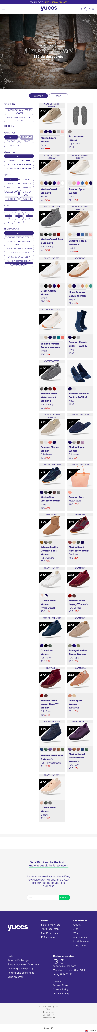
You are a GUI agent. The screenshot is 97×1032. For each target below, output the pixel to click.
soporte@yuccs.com (64, 965)
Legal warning (61, 993)
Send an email (15, 976)
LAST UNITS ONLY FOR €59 (56, 2)
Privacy (57, 981)
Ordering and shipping (20, 968)
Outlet (76, 924)
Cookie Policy (60, 989)
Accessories (80, 937)
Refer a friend (48, 937)
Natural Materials (50, 924)
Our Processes (49, 932)
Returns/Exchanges (18, 960)
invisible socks (81, 941)
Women (77, 932)
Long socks (79, 945)
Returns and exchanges (21, 972)
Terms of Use (60, 985)
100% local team (50, 928)
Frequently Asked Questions (23, 964)
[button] (91, 1030)
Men (58, 95)
